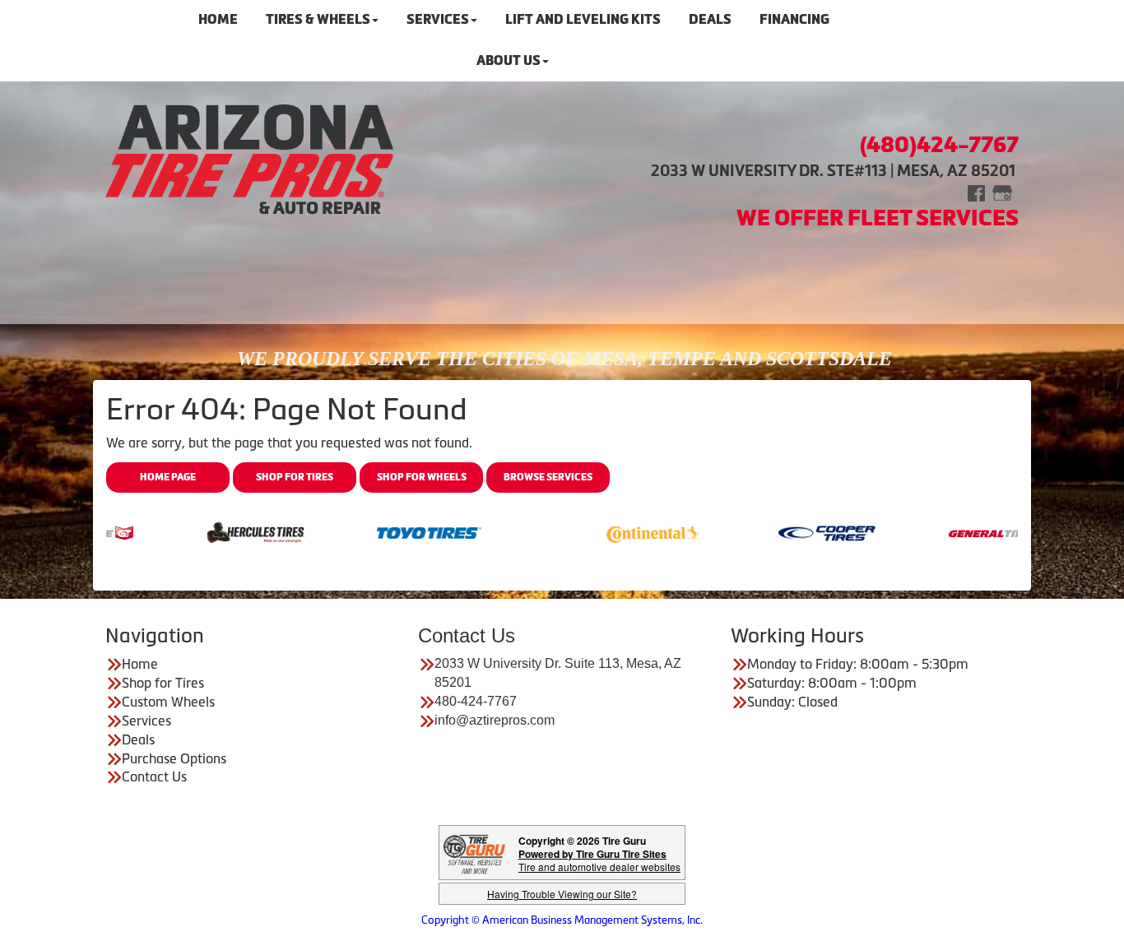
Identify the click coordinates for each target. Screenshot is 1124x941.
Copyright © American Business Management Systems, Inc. (562, 920)
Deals (138, 739)
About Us (508, 60)
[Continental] (622, 531)
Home (140, 663)
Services (146, 720)
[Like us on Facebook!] (976, 192)
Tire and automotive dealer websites (599, 860)
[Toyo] (398, 531)
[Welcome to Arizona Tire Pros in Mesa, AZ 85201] (249, 158)
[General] (969, 531)
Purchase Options (174, 758)
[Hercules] (225, 531)
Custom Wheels (168, 701)
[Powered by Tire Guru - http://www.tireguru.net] (474, 853)
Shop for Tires (294, 477)
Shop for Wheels (422, 477)
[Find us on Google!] (1002, 192)
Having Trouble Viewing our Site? (562, 894)
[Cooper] (796, 531)
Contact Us (154, 776)
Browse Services (548, 477)
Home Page (168, 477)
